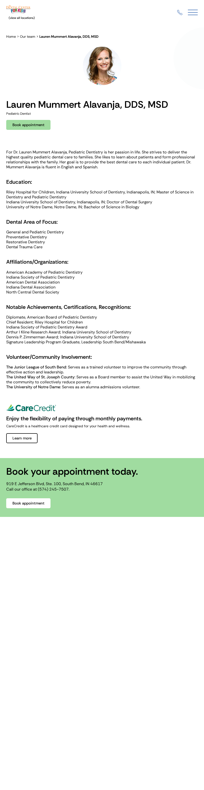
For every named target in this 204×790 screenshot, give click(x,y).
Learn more (22, 438)
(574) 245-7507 (53, 489)
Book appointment (28, 124)
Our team (27, 36)
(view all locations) (22, 18)
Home (11, 36)
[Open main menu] (193, 12)
